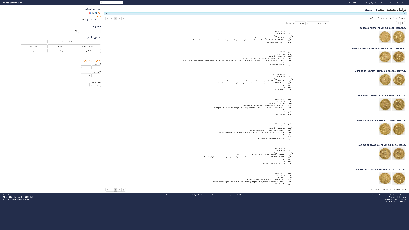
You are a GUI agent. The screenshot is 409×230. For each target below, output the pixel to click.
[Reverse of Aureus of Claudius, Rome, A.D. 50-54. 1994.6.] (385, 154)
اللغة (348, 3)
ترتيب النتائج (289, 23)
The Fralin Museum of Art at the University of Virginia (389, 195)
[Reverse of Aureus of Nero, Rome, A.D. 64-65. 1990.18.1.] (385, 37)
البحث (389, 3)
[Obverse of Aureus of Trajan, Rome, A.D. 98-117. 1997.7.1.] (398, 104)
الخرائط (381, 3)
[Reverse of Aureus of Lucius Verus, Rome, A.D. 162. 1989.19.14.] (385, 57)
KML (95, 20)
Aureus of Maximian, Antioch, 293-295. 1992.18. (381, 170)
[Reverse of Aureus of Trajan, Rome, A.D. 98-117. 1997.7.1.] (385, 104)
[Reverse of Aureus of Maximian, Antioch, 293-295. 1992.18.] (385, 178)
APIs (354, 3)
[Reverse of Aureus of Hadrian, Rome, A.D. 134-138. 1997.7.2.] (385, 79)
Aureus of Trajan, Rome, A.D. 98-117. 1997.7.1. (382, 96)
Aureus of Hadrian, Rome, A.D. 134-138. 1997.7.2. (380, 71)
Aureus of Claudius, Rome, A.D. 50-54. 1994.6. (382, 145)
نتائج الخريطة (371, 10)
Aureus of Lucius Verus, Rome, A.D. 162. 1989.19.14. (379, 48)
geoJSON (90, 20)
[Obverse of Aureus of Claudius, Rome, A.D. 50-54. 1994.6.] (398, 154)
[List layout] (402, 23)
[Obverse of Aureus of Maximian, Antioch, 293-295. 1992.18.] (398, 178)
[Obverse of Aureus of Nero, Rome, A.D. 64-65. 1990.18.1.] (398, 37)
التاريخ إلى (97, 72)
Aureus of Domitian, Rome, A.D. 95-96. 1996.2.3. (381, 120)
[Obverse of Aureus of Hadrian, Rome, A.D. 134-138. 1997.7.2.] (398, 79)
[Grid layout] (398, 23)
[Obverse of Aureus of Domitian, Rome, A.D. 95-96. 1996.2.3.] (398, 129)
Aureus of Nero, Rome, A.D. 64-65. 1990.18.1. (383, 28)
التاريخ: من (97, 64)
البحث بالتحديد (398, 3)
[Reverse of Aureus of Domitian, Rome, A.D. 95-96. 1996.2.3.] (385, 129)
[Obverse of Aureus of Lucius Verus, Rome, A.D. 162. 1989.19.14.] (398, 57)
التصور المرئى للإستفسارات (367, 3)
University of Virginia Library (12, 195)
